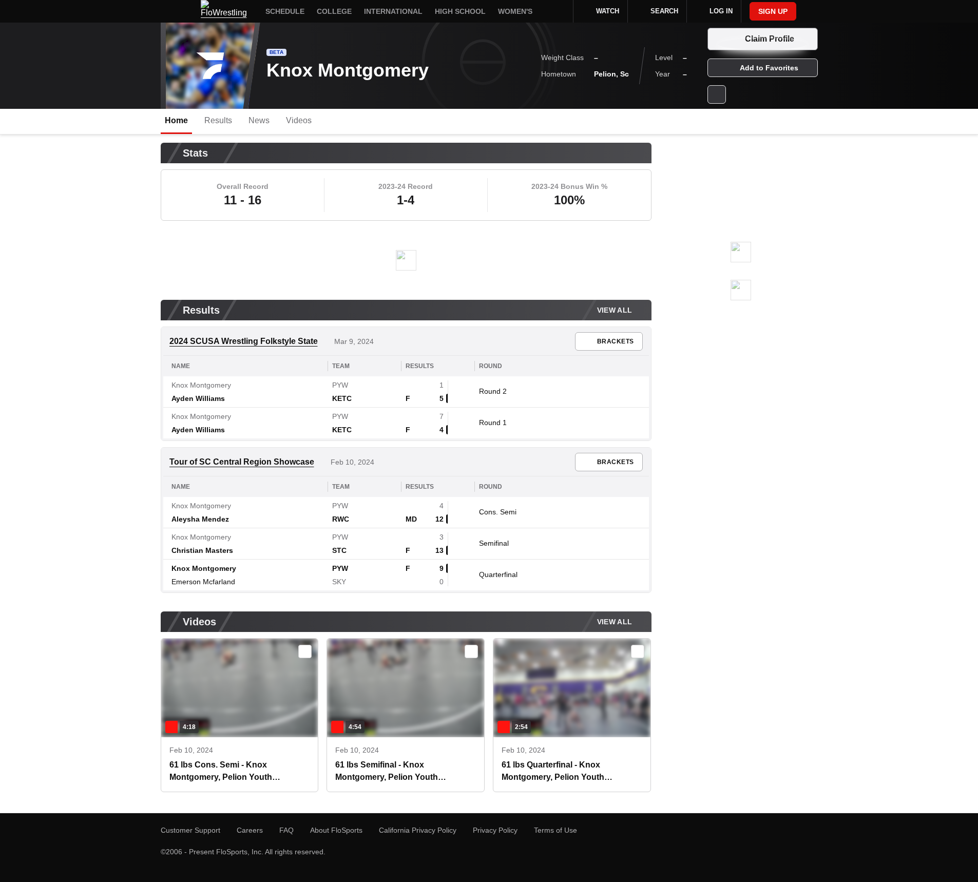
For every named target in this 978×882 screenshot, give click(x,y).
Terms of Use (555, 830)
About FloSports (336, 830)
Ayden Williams (198, 398)
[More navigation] (558, 11)
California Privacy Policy (417, 830)
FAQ (286, 830)
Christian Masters (202, 550)
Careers (250, 830)
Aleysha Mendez (200, 519)
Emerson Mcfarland (203, 582)
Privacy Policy (495, 830)
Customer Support (190, 830)
